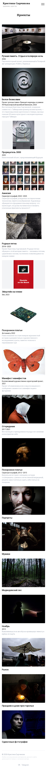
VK (19, 765)
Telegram (25, 765)
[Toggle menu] (43, 4)
